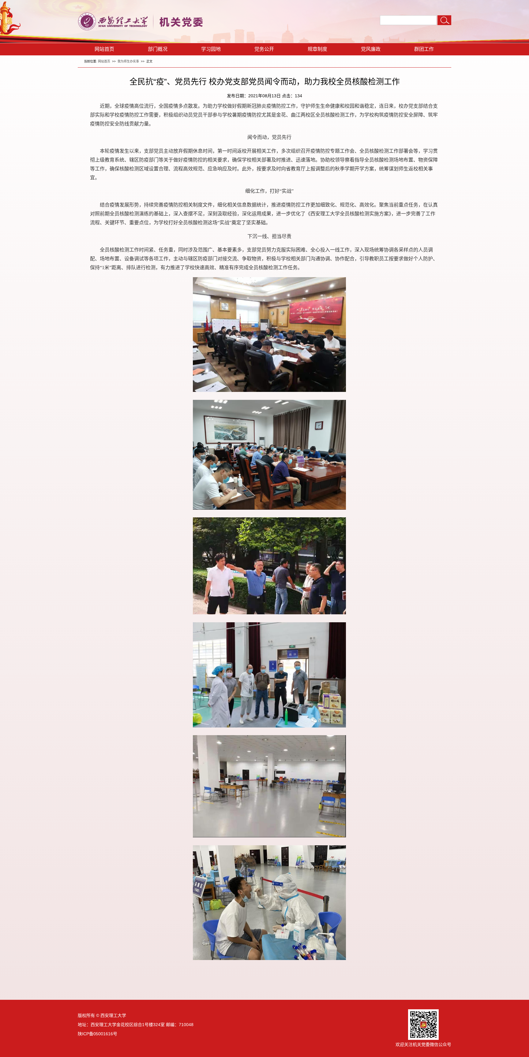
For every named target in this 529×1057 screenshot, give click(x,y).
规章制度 (317, 49)
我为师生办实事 (128, 61)
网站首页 (104, 49)
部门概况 (157, 49)
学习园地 (211, 49)
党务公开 (264, 49)
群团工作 (424, 49)
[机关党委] (143, 30)
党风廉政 (371, 49)
